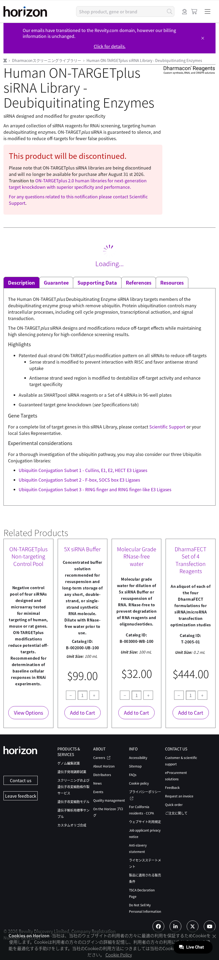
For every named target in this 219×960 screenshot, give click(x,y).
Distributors (102, 774)
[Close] (202, 38)
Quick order (174, 804)
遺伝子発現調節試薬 (71, 771)
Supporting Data (97, 282)
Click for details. (110, 46)
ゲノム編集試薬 (68, 763)
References (138, 282)
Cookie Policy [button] (118, 954)
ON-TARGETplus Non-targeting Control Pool (28, 556)
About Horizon (104, 766)
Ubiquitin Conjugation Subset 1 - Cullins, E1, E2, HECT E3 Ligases (83, 470)
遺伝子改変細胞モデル (73, 801)
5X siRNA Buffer (82, 549)
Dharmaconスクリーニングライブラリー (47, 60)
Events (98, 791)
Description (21, 282)
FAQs (132, 774)
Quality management (109, 800)
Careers (99, 757)
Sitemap (135, 766)
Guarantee (56, 282)
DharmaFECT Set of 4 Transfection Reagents (190, 560)
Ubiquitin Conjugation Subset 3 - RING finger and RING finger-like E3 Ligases (95, 489)
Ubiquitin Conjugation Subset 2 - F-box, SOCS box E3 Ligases (79, 480)
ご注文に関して (176, 813)
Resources (172, 282)
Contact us (20, 780)
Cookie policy (139, 783)
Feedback (172, 787)
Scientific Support (167, 426)
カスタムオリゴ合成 (71, 825)
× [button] (214, 936)
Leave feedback (20, 796)
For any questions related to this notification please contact (69, 196)
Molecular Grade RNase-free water (136, 556)
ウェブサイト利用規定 (145, 821)
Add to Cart (82, 712)
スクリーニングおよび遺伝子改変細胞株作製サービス (73, 786)
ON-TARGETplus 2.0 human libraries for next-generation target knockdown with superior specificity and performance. (78, 183)
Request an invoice (179, 796)
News (97, 783)
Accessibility (138, 757)
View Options (28, 712)
